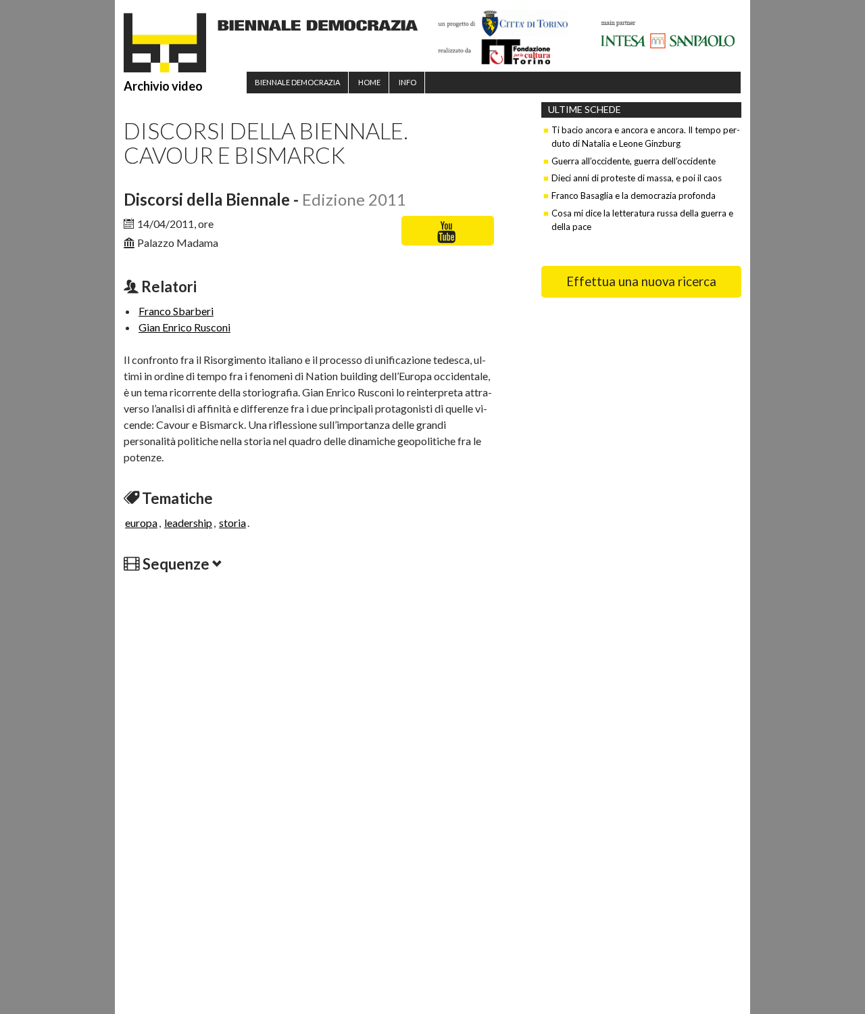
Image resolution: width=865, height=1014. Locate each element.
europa (141, 522)
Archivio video (163, 85)
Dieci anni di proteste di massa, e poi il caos (636, 177)
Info (407, 82)
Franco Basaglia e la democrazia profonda (633, 195)
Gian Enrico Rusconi (184, 327)
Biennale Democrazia (297, 82)
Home (369, 82)
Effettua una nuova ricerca (641, 281)
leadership (188, 522)
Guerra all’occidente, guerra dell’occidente (633, 161)
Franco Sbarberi (176, 310)
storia (232, 522)
